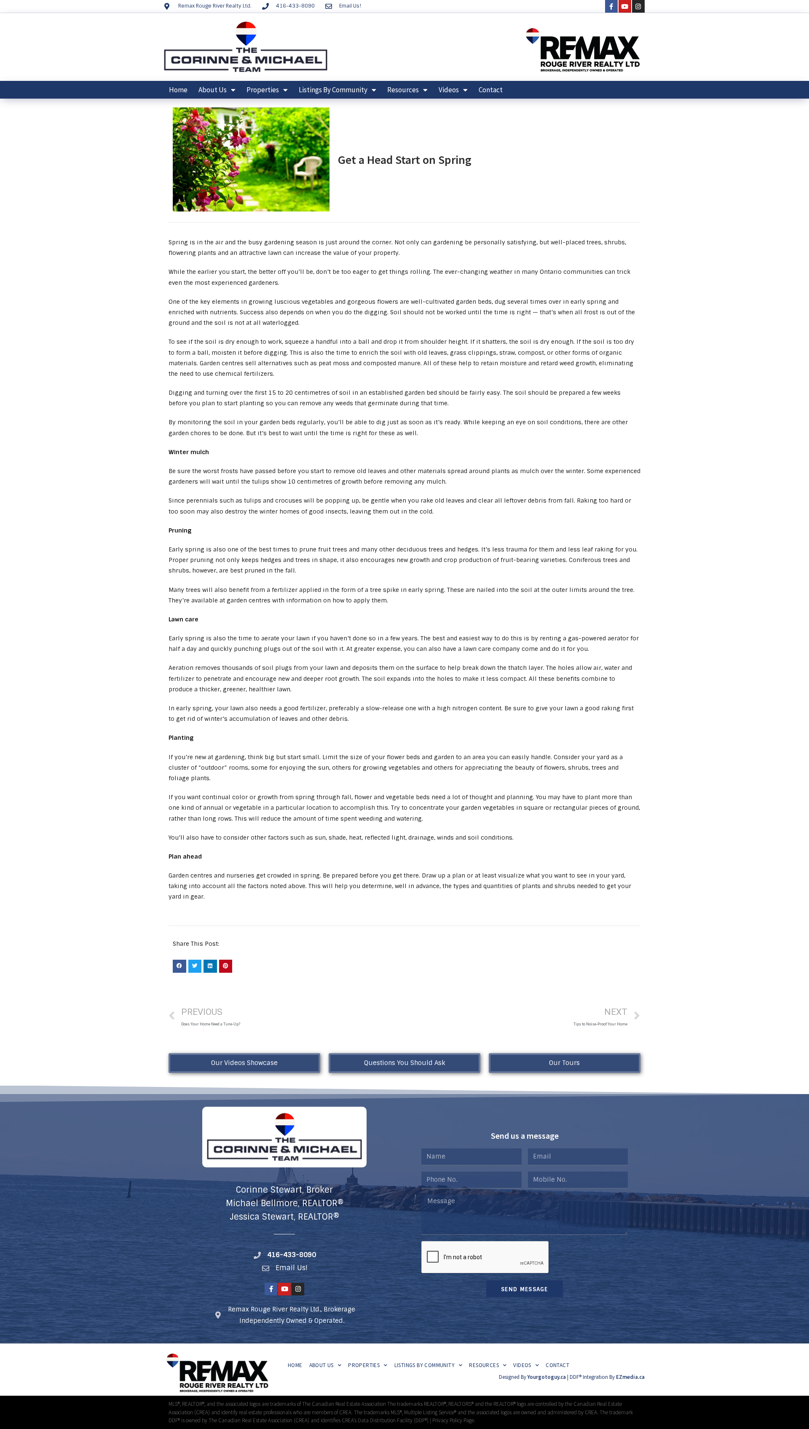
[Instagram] (638, 6)
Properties (262, 89)
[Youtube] (625, 6)
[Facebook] (611, 6)
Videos (449, 89)
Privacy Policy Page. (453, 1420)
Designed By (513, 1377)
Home (178, 89)
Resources (403, 89)
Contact (491, 89)
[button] (179, 966)
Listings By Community (333, 89)
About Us (212, 89)
